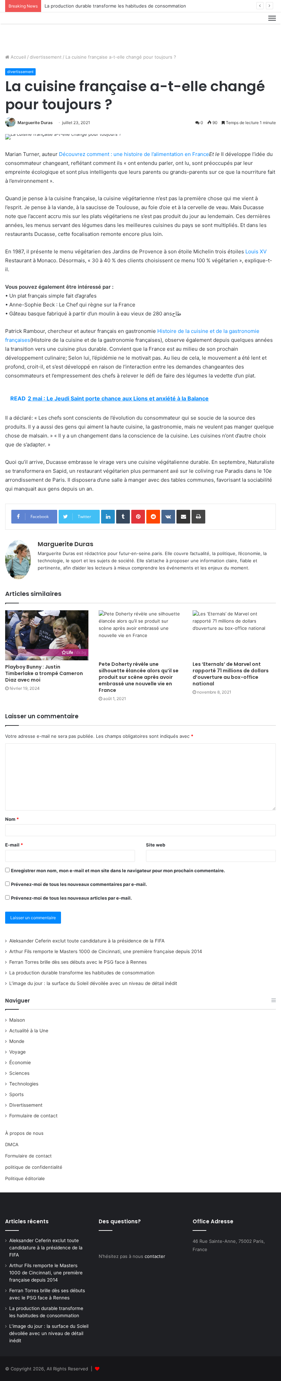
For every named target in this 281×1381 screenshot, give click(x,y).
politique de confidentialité (33, 1167)
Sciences (19, 1073)
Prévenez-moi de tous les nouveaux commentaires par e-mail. (79, 884)
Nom (12, 819)
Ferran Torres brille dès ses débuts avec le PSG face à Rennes (78, 962)
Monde (16, 1041)
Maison (17, 1020)
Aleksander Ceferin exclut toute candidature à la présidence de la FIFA (86, 941)
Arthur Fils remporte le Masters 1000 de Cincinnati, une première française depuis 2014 (105, 951)
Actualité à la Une (28, 1030)
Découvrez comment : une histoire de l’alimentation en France (134, 154)
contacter (155, 1256)
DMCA (12, 1144)
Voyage (17, 1052)
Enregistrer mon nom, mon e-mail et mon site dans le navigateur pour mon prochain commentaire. (118, 870)
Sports (16, 1094)
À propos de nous (24, 1133)
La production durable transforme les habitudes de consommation (115, 6)
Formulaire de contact (33, 1115)
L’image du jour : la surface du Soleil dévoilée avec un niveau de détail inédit (93, 983)
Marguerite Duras (35, 122)
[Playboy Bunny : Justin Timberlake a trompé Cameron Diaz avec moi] (46, 635)
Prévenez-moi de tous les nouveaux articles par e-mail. (71, 898)
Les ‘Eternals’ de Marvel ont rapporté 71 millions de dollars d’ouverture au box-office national (231, 674)
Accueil (17, 57)
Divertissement (25, 1105)
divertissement (46, 57)
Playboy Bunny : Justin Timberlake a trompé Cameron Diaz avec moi (44, 673)
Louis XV (256, 251)
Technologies (23, 1083)
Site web (155, 845)
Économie (20, 1062)
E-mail (14, 845)
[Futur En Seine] (37, 30)
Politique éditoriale (25, 1178)
